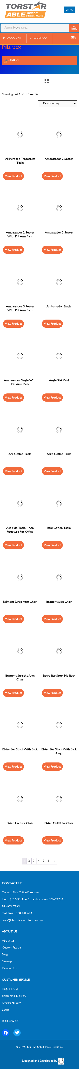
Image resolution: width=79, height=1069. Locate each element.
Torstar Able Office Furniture (20, 892)
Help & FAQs (10, 989)
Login (5, 1010)
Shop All (14, 60)
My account (12, 38)
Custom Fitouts (11, 948)
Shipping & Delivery (14, 996)
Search (74, 28)
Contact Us (9, 968)
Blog (4, 954)
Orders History (11, 1003)
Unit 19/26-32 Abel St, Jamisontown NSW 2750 (32, 899)
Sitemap (7, 961)
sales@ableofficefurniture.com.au (22, 920)
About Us (8, 941)
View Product (13, 176)
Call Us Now (39, 38)
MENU (69, 9)
